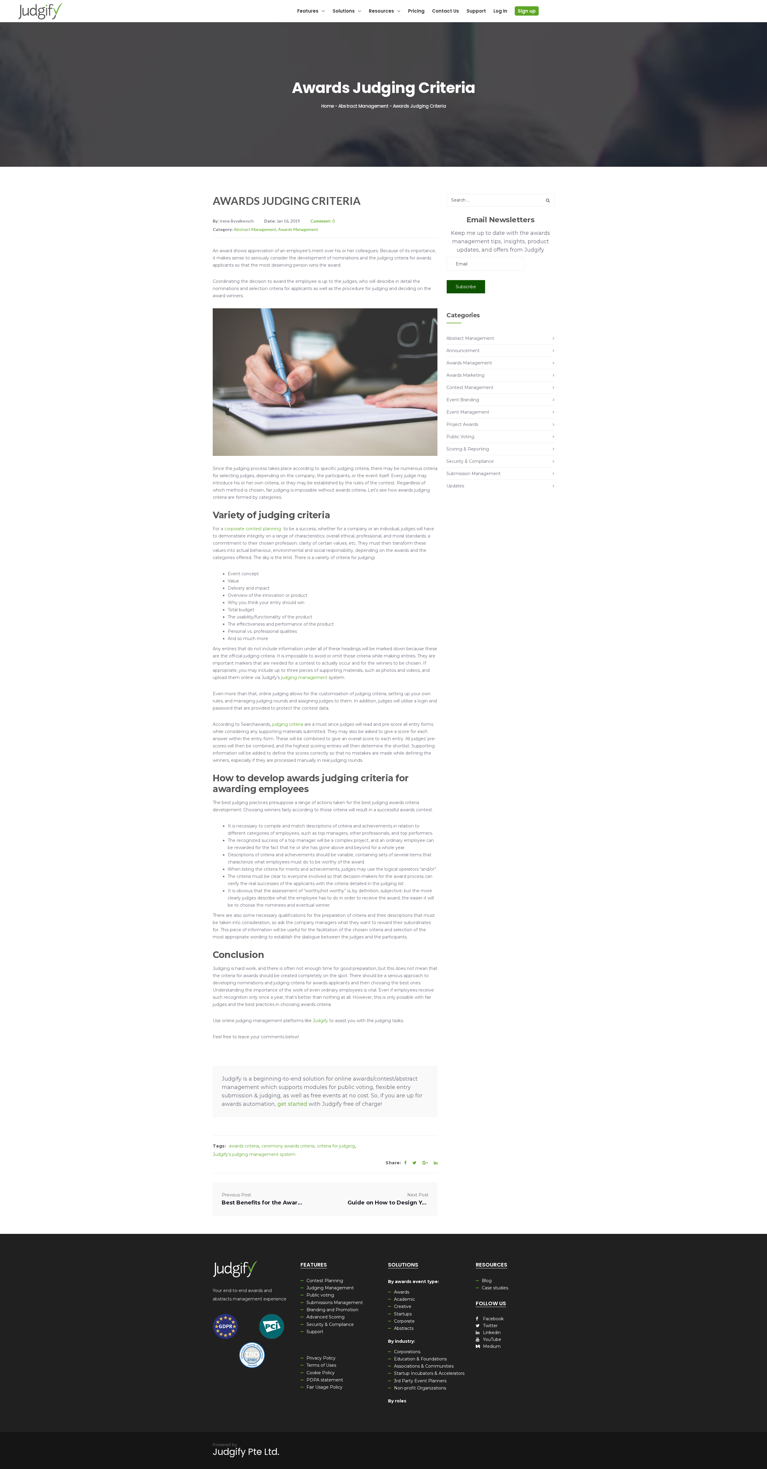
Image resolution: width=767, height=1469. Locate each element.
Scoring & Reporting (467, 449)
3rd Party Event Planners (420, 1381)
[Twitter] (414, 1163)
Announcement (463, 350)
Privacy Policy (321, 1358)
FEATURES (314, 1264)
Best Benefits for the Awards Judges (262, 1202)
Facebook (493, 1318)
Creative (402, 1306)
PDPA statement (325, 1380)
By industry (401, 1341)
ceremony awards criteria (288, 1146)
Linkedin (491, 1332)
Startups (403, 1314)
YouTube (491, 1339)
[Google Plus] (425, 1163)
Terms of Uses (321, 1365)
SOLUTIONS (403, 1264)
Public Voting (460, 436)
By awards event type (413, 1281)
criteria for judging (336, 1146)
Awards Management (298, 229)
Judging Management (330, 1288)
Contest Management (469, 387)
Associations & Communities (424, 1366)
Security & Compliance (470, 461)
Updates (455, 486)
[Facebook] (405, 1163)
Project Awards (462, 424)
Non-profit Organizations (420, 1388)
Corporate (404, 1321)
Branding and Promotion (332, 1309)
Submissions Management (335, 1302)
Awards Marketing (465, 375)
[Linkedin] (435, 1163)
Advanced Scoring (326, 1317)
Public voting (320, 1295)
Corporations (407, 1351)
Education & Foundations (420, 1359)
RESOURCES (491, 1264)
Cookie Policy (321, 1372)
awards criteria (244, 1146)
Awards (401, 1292)
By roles (397, 1401)
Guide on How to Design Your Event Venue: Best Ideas (388, 1202)
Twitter (490, 1325)
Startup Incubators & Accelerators (429, 1373)
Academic (404, 1299)
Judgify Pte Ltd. (246, 1451)
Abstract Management (363, 106)
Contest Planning (325, 1280)
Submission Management (473, 473)
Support (315, 1331)
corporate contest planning (252, 528)
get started (292, 1104)
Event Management (467, 412)
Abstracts (403, 1328)
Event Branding (462, 399)
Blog (487, 1280)
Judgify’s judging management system (254, 1154)
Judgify (320, 1020)
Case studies (495, 1288)
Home (327, 106)
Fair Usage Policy (324, 1387)
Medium (491, 1346)
